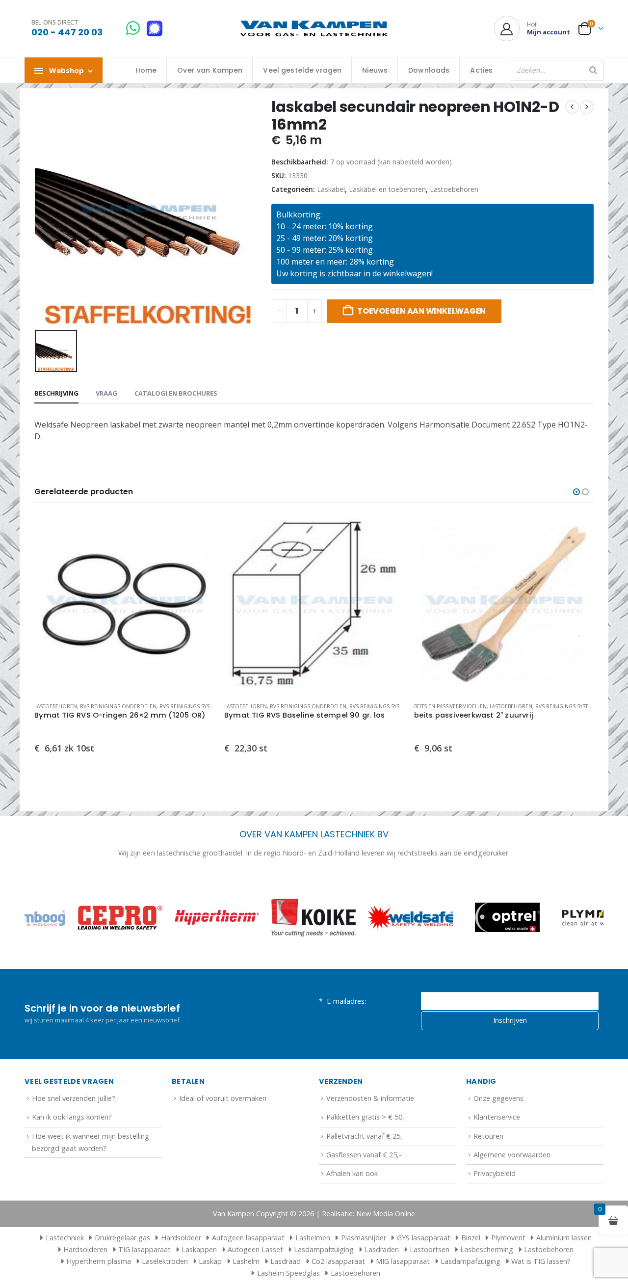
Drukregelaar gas (122, 1237)
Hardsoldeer (181, 1237)
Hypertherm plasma (98, 1261)
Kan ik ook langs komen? (72, 1117)
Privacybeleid (494, 1173)
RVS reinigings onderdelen (118, 706)
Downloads (428, 70)
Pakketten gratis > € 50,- (366, 1117)
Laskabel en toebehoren (387, 189)
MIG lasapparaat (403, 1261)
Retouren (488, 1136)
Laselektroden (165, 1261)
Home (146, 70)
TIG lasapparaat (144, 1249)
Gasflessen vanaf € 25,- (363, 1154)
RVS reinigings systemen (192, 706)
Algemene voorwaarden (511, 1154)
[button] (576, 492)
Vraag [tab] (106, 393)
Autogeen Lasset (255, 1249)
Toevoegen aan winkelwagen (421, 311)
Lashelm (246, 1261)
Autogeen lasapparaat (248, 1237)
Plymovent (508, 1237)
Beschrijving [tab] (56, 393)
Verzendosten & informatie (370, 1098)
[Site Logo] (314, 29)
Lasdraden (382, 1249)
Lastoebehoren (454, 189)
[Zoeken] (593, 70)
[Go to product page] (124, 604)
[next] (587, 107)
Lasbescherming (486, 1249)
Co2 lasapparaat (338, 1261)
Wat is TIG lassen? (541, 1261)
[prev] (572, 107)
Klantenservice (496, 1117)
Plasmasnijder (363, 1237)
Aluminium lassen (564, 1237)
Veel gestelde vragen (302, 70)
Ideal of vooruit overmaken (222, 1098)
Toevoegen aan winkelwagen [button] (198, 530)
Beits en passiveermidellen (450, 706)
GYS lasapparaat (423, 1237)
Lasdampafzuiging (324, 1249)
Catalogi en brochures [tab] (175, 393)
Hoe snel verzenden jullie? (73, 1098)
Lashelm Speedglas (288, 1273)
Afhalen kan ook (352, 1173)
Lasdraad (285, 1261)
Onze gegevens (498, 1098)
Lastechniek (65, 1237)
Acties (481, 70)
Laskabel (331, 189)
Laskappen (199, 1249)
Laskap (210, 1261)
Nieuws (375, 70)
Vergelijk (198, 553)
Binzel (470, 1237)
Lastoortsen (429, 1249)
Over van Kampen (209, 70)
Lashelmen (312, 1237)
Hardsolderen (85, 1249)
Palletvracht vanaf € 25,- (365, 1136)
